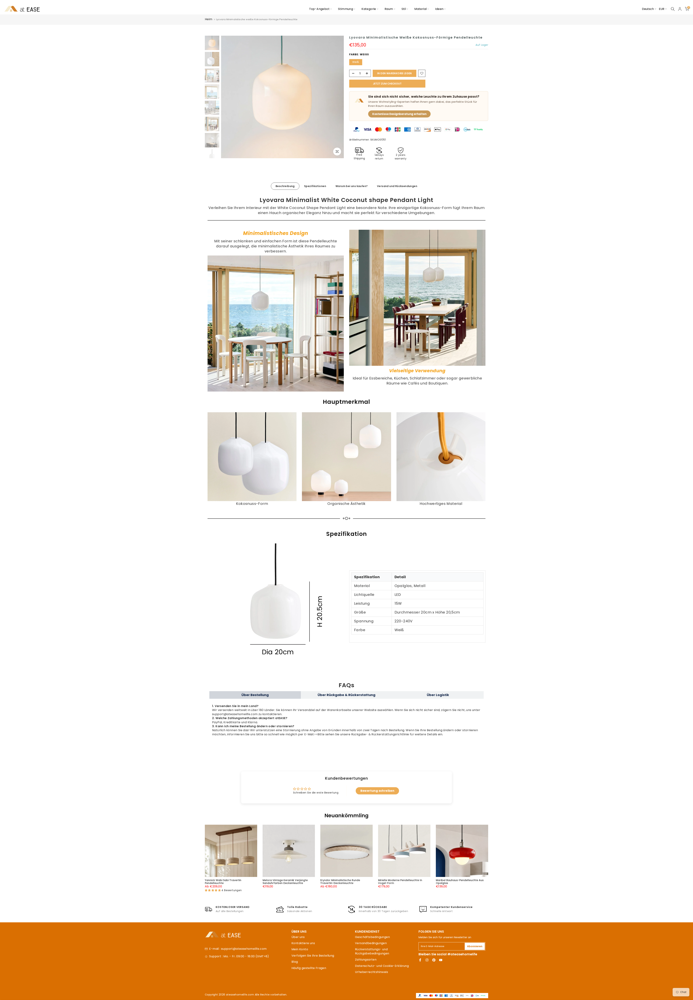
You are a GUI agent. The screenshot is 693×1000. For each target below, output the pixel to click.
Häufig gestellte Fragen (308, 968)
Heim (208, 19)
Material (420, 9)
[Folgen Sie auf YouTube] (440, 960)
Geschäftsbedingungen (372, 937)
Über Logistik (438, 695)
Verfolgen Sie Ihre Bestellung (312, 956)
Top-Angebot (319, 9)
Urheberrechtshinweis (371, 972)
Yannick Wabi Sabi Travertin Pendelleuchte (223, 881)
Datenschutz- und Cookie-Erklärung (382, 966)
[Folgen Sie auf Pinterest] (433, 960)
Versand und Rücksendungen (397, 186)
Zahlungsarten (365, 959)
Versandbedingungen (371, 943)
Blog (294, 962)
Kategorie (368, 9)
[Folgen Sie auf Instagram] (427, 960)
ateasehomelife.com (240, 994)
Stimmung (345, 9)
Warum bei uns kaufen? (351, 186)
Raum (389, 9)
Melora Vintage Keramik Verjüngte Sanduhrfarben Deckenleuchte (285, 881)
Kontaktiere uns (303, 943)
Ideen (439, 9)
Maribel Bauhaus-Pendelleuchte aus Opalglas (460, 881)
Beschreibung (285, 186)
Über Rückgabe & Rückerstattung (346, 695)
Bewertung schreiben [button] (377, 791)
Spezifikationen (315, 186)
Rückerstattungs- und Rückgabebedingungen (372, 951)
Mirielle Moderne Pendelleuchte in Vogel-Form (400, 881)
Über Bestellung (255, 695)
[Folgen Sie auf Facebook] (420, 960)
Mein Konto (299, 949)
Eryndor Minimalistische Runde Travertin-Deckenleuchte (340, 881)
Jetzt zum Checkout (387, 83)
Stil (404, 9)
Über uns (298, 937)
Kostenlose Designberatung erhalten (399, 114)
